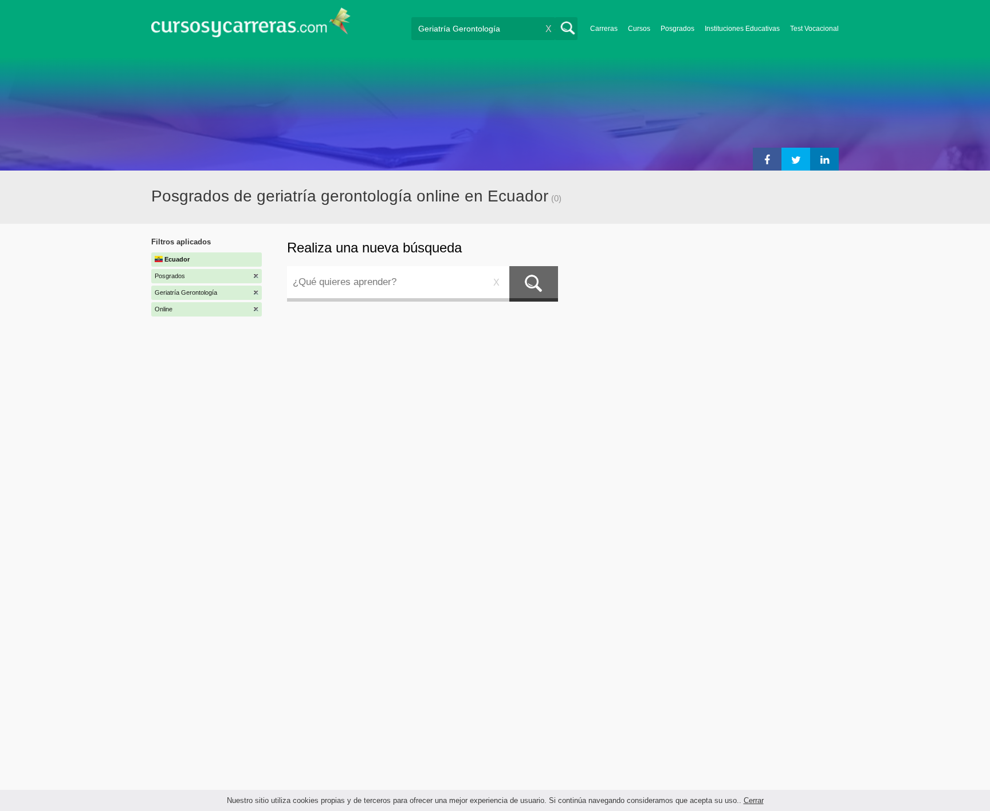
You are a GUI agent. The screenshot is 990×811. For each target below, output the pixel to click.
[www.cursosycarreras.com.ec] (251, 26)
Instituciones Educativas (742, 28)
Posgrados (677, 28)
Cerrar (754, 800)
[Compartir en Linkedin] (824, 159)
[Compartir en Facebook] (767, 159)
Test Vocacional (814, 28)
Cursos (639, 28)
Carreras (604, 28)
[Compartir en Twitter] (795, 159)
